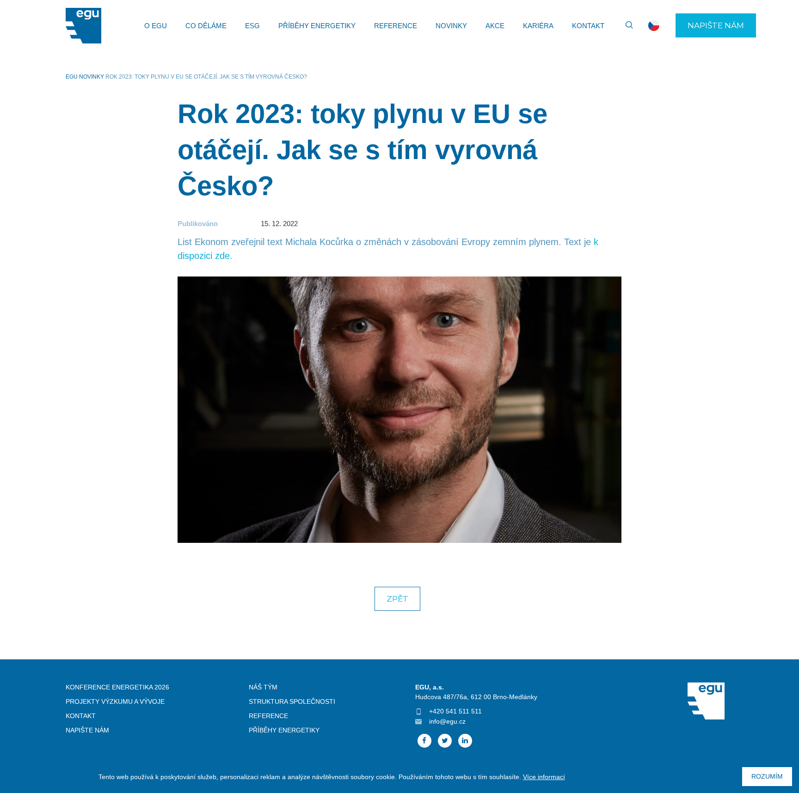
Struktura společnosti (292, 701)
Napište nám (716, 25)
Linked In (465, 741)
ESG (252, 26)
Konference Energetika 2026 (117, 687)
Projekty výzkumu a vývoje (115, 701)
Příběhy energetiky (317, 26)
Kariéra (538, 26)
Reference (395, 26)
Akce (495, 26)
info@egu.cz (447, 721)
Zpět (397, 598)
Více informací (544, 777)
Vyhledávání (625, 25)
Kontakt (588, 26)
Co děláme (206, 26)
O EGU (155, 26)
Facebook (424, 741)
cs (653, 25)
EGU (72, 77)
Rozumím (767, 776)
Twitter (445, 741)
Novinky (451, 26)
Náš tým (263, 687)
